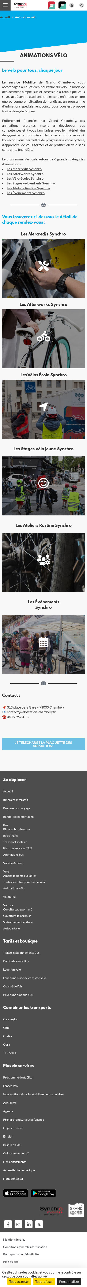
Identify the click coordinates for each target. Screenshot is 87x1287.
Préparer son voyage (16, 808)
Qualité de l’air (12, 986)
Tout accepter (19, 1281)
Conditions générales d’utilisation (25, 1247)
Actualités (9, 1102)
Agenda (8, 1111)
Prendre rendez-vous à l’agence (23, 1119)
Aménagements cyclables (19, 875)
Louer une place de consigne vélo (24, 978)
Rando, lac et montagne (18, 816)
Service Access (12, 863)
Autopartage (11, 928)
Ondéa (7, 1036)
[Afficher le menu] (5, 5)
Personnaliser (69, 1281)
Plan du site (10, 1261)
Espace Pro (10, 1086)
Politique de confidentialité (21, 1254)
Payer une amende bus (18, 995)
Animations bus (13, 854)
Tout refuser (44, 1281)
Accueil (5, 17)
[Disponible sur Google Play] (43, 1193)
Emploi (7, 1136)
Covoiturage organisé (17, 915)
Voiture (8, 905)
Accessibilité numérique (19, 1170)
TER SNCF (10, 1053)
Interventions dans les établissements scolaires (33, 1094)
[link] (43, 744)
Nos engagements (14, 1161)
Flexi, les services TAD (17, 848)
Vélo (6, 871)
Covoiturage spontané (17, 909)
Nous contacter (13, 1178)
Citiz (6, 1027)
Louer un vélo (12, 969)
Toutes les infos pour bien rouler (24, 882)
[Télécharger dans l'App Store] (15, 1193)
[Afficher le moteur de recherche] (81, 5)
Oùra (6, 1044)
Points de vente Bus (16, 961)
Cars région (10, 1019)
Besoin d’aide (11, 1145)
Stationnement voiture (18, 922)
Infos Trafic (10, 835)
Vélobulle (9, 896)
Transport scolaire (15, 842)
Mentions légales (14, 1239)
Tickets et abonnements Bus (21, 952)
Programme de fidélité (17, 1077)
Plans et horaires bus (16, 829)
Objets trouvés (12, 1128)
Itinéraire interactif (15, 800)
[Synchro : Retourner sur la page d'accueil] (20, 5)
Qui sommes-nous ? (16, 1153)
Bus (5, 825)
